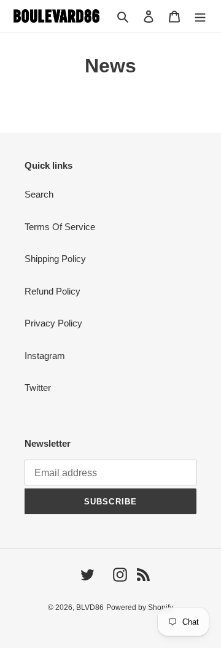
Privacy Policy (53, 323)
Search (39, 194)
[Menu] (200, 16)
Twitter (38, 387)
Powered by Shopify (139, 607)
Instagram (45, 355)
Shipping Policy (55, 258)
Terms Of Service (60, 227)
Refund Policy (52, 291)
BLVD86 (90, 607)
